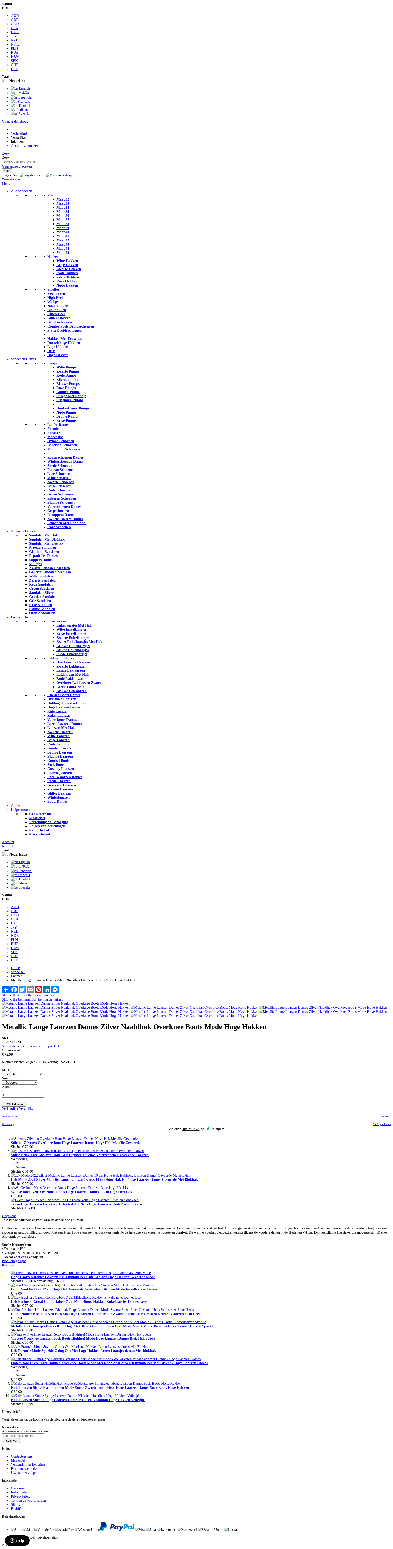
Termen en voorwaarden (28, 1500)
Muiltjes (35, 564)
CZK (14, 28)
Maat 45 (62, 252)
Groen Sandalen (41, 588)
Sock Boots (55, 765)
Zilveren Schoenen (61, 498)
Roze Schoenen (59, 527)
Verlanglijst (19, 133)
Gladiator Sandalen (44, 552)
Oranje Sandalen (42, 613)
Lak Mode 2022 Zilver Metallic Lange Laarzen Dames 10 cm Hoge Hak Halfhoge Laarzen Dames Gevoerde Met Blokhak (104, 1179)
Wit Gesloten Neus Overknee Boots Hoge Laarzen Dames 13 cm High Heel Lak (71, 1192)
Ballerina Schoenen (62, 445)
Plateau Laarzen (60, 789)
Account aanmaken (25, 145)
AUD (15, 16)
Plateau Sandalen (42, 547)
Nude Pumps (66, 412)
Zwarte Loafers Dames (65, 519)
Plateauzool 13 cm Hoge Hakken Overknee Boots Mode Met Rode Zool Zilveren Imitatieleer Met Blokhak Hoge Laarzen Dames (109, 1363)
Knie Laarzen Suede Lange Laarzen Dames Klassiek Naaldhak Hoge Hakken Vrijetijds (78, 1400)
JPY (14, 36)
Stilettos (53, 289)
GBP (14, 20)
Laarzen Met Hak (61, 728)
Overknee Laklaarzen (73, 662)
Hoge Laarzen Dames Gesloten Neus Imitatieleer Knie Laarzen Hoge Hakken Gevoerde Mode (83, 1277)
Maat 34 (62, 207)
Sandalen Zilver (41, 592)
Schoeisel (18, 972)
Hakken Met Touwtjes (64, 338)
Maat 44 (62, 248)
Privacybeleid (39, 834)
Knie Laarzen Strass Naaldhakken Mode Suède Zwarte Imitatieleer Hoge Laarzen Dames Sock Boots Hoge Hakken (100, 1387)
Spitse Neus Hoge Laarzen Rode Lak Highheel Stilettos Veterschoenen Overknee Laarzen (80, 1155)
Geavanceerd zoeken (17, 166)
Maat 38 (62, 224)
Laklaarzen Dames (60, 658)
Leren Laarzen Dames (64, 724)
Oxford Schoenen (60, 441)
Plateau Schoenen (61, 470)
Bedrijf (16, 1509)
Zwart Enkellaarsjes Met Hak (79, 642)
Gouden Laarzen (60, 748)
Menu (6, 183)
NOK (15, 44)
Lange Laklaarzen (70, 670)
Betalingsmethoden (24, 1468)
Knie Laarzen (57, 711)
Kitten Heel (56, 314)
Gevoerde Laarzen (61, 785)
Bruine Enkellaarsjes (72, 650)
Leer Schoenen (58, 474)
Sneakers (54, 433)
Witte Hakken (67, 261)
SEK (14, 61)
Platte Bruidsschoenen (64, 330)
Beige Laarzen (58, 740)
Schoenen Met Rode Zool (66, 523)
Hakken (53, 257)
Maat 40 (62, 232)
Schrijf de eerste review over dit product (30, 1046)
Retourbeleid (39, 830)
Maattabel (37, 818)
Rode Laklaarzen (69, 679)
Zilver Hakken (67, 277)
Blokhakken (56, 310)
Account (8, 842)
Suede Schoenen (59, 465)
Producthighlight (14, 1261)
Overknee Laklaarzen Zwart (78, 683)
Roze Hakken (66, 281)
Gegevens (9, 1216)
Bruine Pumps (67, 416)
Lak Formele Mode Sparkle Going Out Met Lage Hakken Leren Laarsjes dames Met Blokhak (83, 1351)
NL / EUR (9, 846)
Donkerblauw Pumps (72, 408)
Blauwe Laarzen (60, 756)
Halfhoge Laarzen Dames (66, 703)
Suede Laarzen (59, 781)
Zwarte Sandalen (42, 580)
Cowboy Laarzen (60, 769)
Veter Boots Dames (62, 719)
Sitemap (17, 1504)
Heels (51, 351)
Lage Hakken (57, 347)
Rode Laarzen (58, 744)
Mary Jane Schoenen (63, 449)
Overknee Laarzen (61, 699)
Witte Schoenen (59, 478)
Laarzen (17, 976)
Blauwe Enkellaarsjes (73, 646)
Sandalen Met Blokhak (47, 539)
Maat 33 (62, 203)
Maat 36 (62, 216)
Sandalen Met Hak (43, 535)
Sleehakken (56, 293)
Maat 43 (62, 244)
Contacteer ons (40, 814)
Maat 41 (62, 236)
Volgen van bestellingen (47, 826)
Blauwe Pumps (68, 384)
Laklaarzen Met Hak (72, 674)
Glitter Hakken (59, 318)
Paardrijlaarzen (59, 773)
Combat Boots (58, 760)
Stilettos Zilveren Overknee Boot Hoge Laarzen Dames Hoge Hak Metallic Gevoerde (75, 1143)
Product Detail (9, 1116)
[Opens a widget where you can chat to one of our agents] (17, 1541)
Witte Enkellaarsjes (71, 629)
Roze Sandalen (40, 605)
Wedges (53, 302)
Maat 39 (62, 228)
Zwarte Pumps (67, 371)
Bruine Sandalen (42, 609)
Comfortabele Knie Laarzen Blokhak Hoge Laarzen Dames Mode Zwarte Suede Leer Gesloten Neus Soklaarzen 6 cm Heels (106, 1314)
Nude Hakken (67, 285)
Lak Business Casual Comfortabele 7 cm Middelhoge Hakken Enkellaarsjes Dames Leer (79, 1301)
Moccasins (55, 437)
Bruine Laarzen (59, 752)
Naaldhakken (57, 306)
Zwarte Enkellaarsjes (72, 638)
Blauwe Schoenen (61, 502)
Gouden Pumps (68, 392)
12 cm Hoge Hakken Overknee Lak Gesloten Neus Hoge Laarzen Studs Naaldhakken (76, 1204)
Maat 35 (62, 211)
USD (14, 69)
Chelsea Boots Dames (63, 695)
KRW (15, 56)
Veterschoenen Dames (64, 506)
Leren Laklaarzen (70, 687)
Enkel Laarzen (58, 715)
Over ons (17, 1488)
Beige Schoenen (59, 486)
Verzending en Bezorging (48, 822)
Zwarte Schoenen (60, 482)
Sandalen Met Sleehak (46, 543)
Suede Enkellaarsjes (71, 654)
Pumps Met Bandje (71, 396)
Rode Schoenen (59, 490)
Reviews (8, 1265)
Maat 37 (62, 220)
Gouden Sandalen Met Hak (50, 572)
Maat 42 (62, 240)
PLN (14, 48)
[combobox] (23, 162)
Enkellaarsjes (56, 621)
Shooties (53, 429)
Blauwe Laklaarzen (71, 691)
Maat (51, 195)
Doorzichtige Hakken (63, 343)
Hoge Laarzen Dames (64, 707)
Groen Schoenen (60, 494)
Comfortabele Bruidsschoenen (70, 326)
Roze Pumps (66, 388)
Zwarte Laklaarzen (71, 666)
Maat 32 (62, 199)
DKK (15, 32)
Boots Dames (57, 801)
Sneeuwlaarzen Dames (64, 777)
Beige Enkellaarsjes (71, 633)
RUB (15, 52)
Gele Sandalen (40, 601)
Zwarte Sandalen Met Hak (49, 568)
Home (15, 968)
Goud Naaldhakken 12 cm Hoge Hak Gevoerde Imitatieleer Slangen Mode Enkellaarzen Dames (84, 1289)
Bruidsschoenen (59, 322)
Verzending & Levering (28, 1464)
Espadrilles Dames (43, 556)
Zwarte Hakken (68, 269)
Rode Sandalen (41, 584)
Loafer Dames (58, 425)
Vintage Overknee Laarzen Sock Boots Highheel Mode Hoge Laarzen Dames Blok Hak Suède (83, 1338)
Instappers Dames (61, 515)
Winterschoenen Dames (65, 461)
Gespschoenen (58, 511)
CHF (14, 65)
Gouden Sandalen (43, 597)
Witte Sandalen (41, 576)
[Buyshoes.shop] (46, 175)
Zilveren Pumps (68, 379)
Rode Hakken (67, 273)
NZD (15, 40)
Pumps (52, 363)
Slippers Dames (41, 560)
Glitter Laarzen (59, 793)
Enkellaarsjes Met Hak (74, 625)
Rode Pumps (66, 375)
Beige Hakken (67, 265)
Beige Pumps (66, 420)
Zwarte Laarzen (60, 732)
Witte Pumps (66, 367)
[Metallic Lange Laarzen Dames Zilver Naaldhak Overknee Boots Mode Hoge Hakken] (66, 1003)
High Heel (55, 298)
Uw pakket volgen (24, 1473)
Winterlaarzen (58, 797)
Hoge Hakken (57, 355)
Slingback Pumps (69, 400)
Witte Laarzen (58, 736)
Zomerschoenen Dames (65, 457)
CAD (15, 24)
